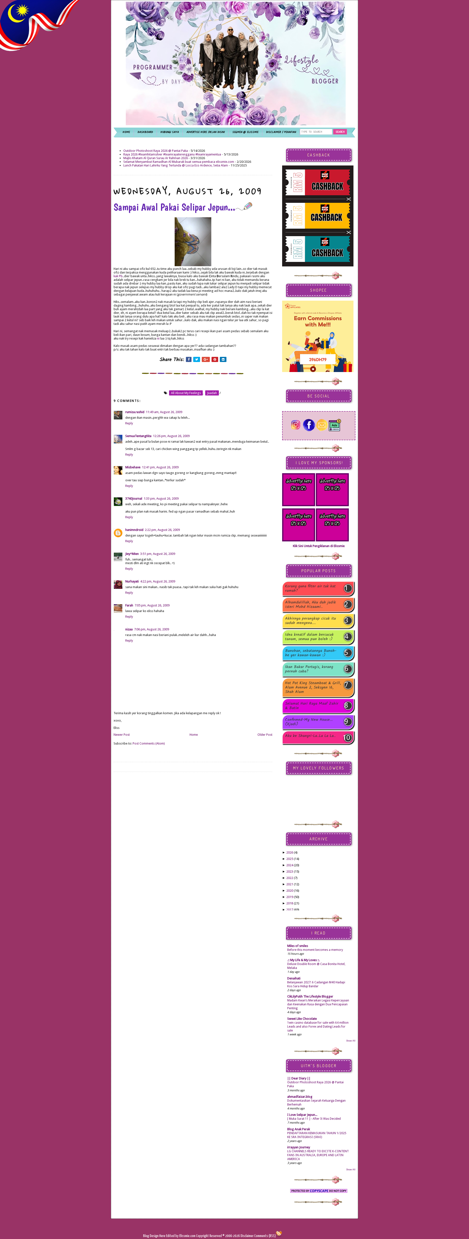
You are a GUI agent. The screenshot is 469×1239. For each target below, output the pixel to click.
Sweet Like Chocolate (302, 1018)
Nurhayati (132, 581)
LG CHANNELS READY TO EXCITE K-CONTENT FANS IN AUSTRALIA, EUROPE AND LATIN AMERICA (318, 1155)
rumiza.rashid (134, 412)
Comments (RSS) (265, 1236)
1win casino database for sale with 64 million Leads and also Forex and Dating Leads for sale (318, 1026)
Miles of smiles (297, 946)
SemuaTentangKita (138, 436)
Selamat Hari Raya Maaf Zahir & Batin (311, 706)
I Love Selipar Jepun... (302, 1115)
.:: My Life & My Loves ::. (303, 960)
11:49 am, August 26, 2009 (164, 412)
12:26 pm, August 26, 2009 (171, 436)
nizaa (129, 629)
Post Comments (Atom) (149, 743)
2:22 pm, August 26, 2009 (162, 530)
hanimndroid (134, 530)
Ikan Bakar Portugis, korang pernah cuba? (309, 669)
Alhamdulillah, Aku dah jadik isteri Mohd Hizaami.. (310, 604)
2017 (289, 909)
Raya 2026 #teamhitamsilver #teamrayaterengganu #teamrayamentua (172, 154)
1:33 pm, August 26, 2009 (161, 498)
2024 (289, 865)
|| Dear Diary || (298, 1078)
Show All (350, 1040)
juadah (212, 393)
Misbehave (132, 467)
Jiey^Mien (132, 554)
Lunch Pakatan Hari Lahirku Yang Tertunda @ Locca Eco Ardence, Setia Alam (175, 165)
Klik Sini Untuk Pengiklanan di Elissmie (319, 546)
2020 (289, 890)
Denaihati (293, 978)
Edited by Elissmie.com (180, 1236)
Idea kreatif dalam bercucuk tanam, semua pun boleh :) (309, 637)
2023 (289, 871)
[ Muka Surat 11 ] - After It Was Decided (314, 1118)
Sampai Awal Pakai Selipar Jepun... (174, 207)
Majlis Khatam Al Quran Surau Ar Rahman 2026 (155, 158)
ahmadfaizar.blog (299, 1096)
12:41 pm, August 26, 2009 (160, 467)
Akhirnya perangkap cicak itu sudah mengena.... (310, 620)
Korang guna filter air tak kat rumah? (310, 588)
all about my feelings (186, 393)
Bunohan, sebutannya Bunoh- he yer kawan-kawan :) (310, 653)
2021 (289, 884)
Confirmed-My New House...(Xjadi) (309, 722)
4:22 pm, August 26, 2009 (157, 581)
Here (162, 1236)
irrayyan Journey (298, 1147)
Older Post (264, 734)
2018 (289, 903)
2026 (289, 852)
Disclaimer (247, 1236)
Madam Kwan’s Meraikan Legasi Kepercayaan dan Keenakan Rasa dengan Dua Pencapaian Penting (318, 1004)
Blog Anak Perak (298, 1129)
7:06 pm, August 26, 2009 (151, 629)
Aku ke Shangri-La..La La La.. (310, 736)
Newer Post (122, 734)
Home (194, 734)
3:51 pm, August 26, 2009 (157, 554)
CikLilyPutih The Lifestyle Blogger (310, 996)
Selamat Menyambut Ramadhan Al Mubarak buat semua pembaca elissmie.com (178, 162)
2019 (289, 897)
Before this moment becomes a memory (315, 950)
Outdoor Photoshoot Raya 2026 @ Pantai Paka (155, 151)
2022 (289, 878)
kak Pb (118, 276)
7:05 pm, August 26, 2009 (152, 605)
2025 (289, 859)
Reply (129, 423)
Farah (129, 605)
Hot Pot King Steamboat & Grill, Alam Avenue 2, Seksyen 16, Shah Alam (313, 687)
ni (158, 338)
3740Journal (133, 498)
